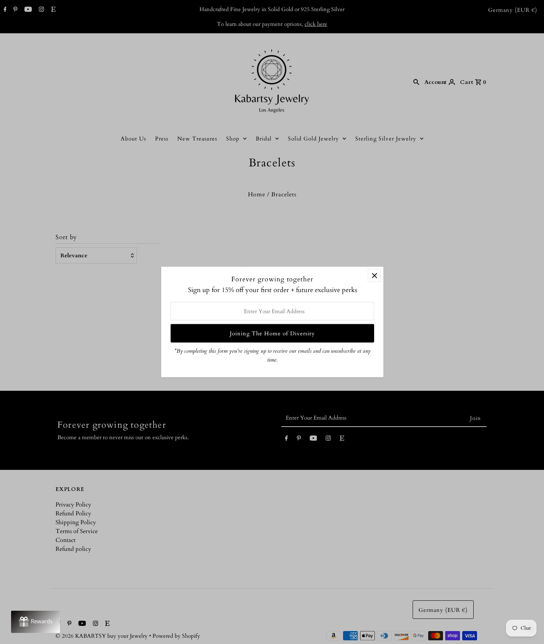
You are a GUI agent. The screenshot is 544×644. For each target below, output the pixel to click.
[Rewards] (35, 622)
